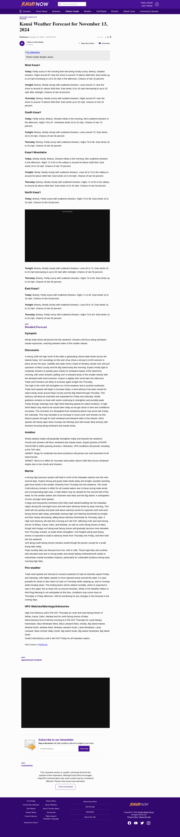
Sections (27, 11)
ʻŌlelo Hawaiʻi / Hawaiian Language (51, 817)
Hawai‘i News (31, 812)
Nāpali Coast (129, 11)
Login (143, 6)
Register (150, 6)
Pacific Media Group (146, 812)
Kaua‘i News (41, 11)
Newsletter (90, 812)
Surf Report (101, 11)
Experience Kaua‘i (31, 823)
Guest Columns (31, 816)
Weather (87, 11)
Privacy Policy (132, 817)
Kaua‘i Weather (51, 805)
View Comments (66, 787)
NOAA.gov (43, 645)
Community (51, 812)
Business (56, 11)
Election (114, 11)
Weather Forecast (28, 17)
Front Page (31, 801)
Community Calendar (149, 11)
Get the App (90, 807)
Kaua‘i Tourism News (51, 809)
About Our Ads (90, 817)
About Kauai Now (90, 802)
